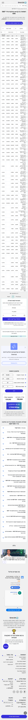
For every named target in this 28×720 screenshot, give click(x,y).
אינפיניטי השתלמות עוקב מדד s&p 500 (23, 179)
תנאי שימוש (23, 683)
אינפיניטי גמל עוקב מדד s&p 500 (23, 176)
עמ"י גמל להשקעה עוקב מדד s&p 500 (23, 262)
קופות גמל (22, 32)
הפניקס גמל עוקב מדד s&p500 (23, 48)
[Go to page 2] (17, 607)
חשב (14, 390)
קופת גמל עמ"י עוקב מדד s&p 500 (23, 266)
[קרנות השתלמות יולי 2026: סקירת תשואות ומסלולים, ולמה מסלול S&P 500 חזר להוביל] (14, 552)
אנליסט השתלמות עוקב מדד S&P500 (23, 199)
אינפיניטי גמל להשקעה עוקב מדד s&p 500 (23, 172)
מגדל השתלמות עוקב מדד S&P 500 (23, 237)
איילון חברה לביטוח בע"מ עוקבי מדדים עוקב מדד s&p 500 (23, 288)
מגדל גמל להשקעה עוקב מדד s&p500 (23, 103)
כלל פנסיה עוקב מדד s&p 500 (23, 131)
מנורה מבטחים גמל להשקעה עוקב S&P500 (23, 249)
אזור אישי (11, 657)
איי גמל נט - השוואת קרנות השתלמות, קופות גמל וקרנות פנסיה (12, 578)
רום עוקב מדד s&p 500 (23, 282)
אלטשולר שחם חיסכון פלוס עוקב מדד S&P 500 (23, 191)
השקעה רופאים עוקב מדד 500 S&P (23, 215)
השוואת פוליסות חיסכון (20, 663)
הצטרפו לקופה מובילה (14, 716)
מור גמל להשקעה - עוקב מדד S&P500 (23, 134)
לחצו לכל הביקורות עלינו (14, 610)
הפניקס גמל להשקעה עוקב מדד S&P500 (23, 44)
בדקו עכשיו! (14, 363)
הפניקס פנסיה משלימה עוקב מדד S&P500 (23, 38)
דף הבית (25, 8)
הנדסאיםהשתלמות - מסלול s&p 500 (22, 212)
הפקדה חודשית (20, 378)
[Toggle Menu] (3, 2)
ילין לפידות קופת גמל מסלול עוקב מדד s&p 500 (23, 228)
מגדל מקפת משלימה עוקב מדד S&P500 (23, 73)
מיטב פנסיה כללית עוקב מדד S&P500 (23, 96)
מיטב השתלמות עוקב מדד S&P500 (23, 80)
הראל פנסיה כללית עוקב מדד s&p (23, 92)
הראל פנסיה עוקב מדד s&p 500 (23, 128)
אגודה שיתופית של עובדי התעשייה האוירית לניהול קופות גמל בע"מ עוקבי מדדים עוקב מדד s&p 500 (23, 166)
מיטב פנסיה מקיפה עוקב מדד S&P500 (23, 124)
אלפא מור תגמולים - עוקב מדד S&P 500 (23, 138)
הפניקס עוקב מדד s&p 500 (23, 42)
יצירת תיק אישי (14, 336)
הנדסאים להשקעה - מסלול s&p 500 (23, 208)
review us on (16, 587)
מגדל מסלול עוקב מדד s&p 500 (23, 55)
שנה (12, 35)
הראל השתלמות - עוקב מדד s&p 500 (23, 66)
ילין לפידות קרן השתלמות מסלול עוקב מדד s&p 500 (23, 233)
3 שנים (8, 35)
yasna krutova (13, 592)
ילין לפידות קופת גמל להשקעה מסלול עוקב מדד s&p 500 (23, 225)
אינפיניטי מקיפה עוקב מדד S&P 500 (23, 152)
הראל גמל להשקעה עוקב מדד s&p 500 (23, 59)
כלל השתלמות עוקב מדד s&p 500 (23, 113)
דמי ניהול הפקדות (3, 35)
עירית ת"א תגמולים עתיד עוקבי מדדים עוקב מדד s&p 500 (23, 258)
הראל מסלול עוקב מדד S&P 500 (23, 63)
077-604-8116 (22, 706)
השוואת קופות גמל (21, 661)
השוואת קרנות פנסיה (21, 666)
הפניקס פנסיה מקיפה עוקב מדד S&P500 (23, 117)
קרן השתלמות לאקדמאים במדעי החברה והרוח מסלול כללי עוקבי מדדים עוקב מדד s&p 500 (23, 276)
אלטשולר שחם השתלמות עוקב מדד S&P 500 (23, 187)
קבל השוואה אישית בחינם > (13, 23)
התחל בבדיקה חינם (14, 319)
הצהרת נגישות (22, 688)
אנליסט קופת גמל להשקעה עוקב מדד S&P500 (23, 203)
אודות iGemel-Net (21, 681)
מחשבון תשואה (9, 659)
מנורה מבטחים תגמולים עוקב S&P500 (23, 253)
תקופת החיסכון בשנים (19, 382)
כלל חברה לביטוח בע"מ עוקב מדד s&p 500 (23, 88)
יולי (16, 35)
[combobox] (20, 29)
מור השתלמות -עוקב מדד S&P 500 (23, 141)
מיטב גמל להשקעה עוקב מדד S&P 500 (23, 76)
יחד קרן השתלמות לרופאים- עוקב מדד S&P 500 (23, 220)
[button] (2, 556)
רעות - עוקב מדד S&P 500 (23, 285)
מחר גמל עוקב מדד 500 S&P (23, 240)
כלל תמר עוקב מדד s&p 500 (23, 110)
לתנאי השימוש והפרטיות (8, 322)
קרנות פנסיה (10, 32)
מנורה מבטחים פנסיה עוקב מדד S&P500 (23, 159)
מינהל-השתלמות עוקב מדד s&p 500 (23, 243)
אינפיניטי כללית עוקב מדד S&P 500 (23, 148)
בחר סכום (14, 315)
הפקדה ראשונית (20, 375)
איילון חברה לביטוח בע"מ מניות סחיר (23, 145)
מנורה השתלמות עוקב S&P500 (23, 246)
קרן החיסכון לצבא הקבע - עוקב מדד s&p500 (23, 271)
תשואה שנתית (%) (20, 386)
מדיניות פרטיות (22, 686)
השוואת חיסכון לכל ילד (20, 668)
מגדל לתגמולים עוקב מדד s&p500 (23, 99)
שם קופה (22, 35)
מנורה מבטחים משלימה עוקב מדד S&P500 (23, 156)
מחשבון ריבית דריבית (8, 662)
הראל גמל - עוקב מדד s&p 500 (23, 84)
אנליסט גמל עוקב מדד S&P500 (23, 195)
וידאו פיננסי (10, 664)
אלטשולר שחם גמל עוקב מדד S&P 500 (23, 183)
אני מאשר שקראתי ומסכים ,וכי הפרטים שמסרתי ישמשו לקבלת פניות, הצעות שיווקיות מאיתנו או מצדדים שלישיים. (13, 324)
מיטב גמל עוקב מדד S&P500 (23, 70)
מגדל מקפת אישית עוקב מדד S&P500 (23, 120)
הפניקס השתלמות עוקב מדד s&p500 (23, 52)
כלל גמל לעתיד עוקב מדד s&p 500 (23, 107)
